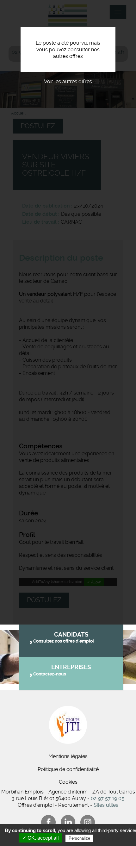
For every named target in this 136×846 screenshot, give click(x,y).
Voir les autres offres (68, 81)
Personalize (79, 838)
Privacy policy (110, 838)
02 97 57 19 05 (107, 798)
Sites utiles (106, 805)
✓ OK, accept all (40, 838)
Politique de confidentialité (68, 769)
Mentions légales (68, 756)
